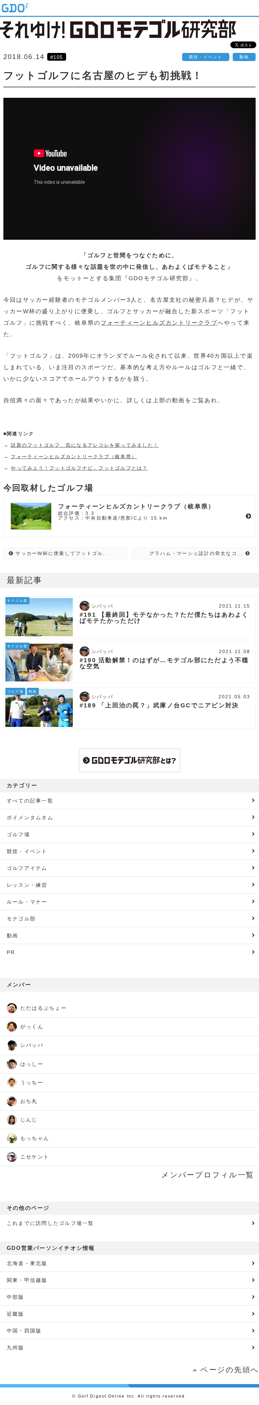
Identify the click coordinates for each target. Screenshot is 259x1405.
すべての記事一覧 (30, 800)
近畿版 (15, 1314)
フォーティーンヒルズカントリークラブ (159, 323)
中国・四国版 (24, 1331)
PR (11, 952)
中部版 (15, 1297)
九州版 (15, 1347)
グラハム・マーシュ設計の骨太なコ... (197, 553)
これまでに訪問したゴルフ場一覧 (50, 1223)
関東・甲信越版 (27, 1280)
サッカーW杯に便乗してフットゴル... (61, 553)
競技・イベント (206, 57)
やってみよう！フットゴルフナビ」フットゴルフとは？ (79, 468)
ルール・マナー (27, 902)
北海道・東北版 (27, 1263)
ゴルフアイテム (27, 868)
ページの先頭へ (229, 1370)
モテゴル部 (21, 918)
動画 (244, 57)
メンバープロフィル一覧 (207, 1175)
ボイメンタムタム (30, 817)
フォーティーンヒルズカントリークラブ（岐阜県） (74, 456)
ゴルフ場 (18, 834)
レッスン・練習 (27, 885)
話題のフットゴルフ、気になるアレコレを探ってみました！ (85, 445)
